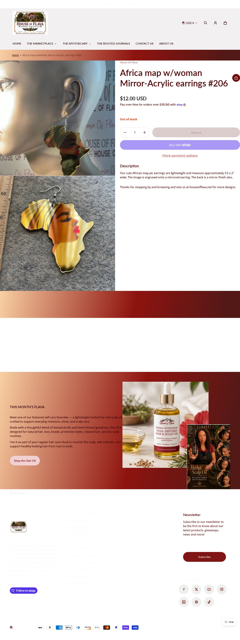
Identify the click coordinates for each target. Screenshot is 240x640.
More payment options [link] (180, 155)
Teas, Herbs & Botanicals (82, 562)
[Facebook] (184, 589)
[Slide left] (12, 4)
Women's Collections (80, 583)
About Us (166, 43)
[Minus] (125, 132)
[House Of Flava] (30, 23)
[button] (205, 23)
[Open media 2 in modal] (57, 118)
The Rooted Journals (113, 43)
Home (17, 43)
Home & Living (76, 541)
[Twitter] (196, 589)
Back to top (17, 492)
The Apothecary (75, 43)
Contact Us (145, 43)
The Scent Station (77, 569)
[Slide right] (228, 4)
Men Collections (76, 576)
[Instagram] (222, 589)
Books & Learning (78, 527)
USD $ (190, 23)
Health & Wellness (78, 534)
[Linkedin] (184, 602)
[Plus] (145, 132)
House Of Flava (196, 627)
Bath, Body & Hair (78, 520)
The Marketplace (40, 43)
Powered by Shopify (218, 627)
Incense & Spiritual (78, 548)
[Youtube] (209, 589)
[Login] (215, 23)
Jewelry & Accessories (80, 555)
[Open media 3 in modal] (57, 233)
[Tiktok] (209, 602)
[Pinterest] (196, 602)
